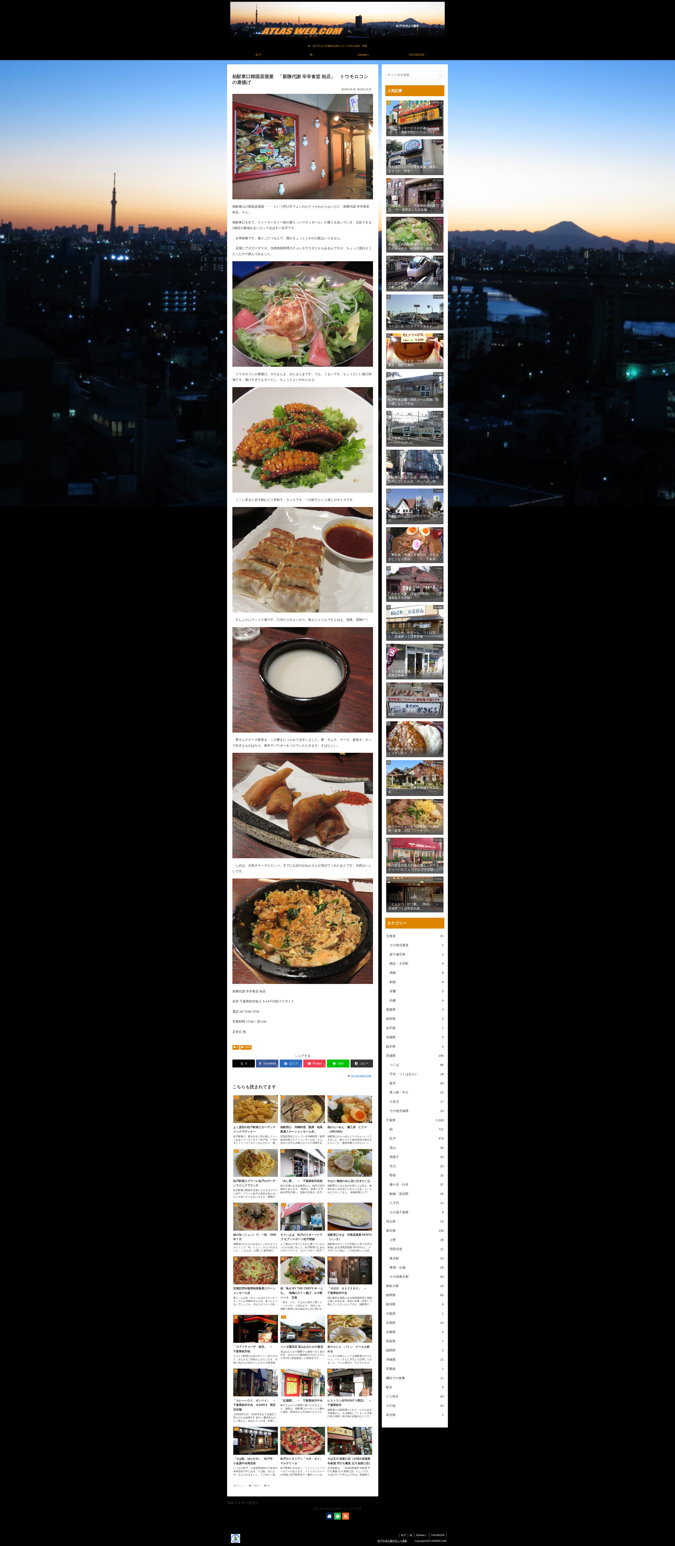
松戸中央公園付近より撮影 (392, 1540)
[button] (362, 1063)
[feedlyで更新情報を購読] (337, 1516)
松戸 (403, 1535)
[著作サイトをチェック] (329, 1516)
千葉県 (247, 1047)
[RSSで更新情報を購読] (345, 1516)
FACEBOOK (438, 1535)
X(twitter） (422, 1535)
